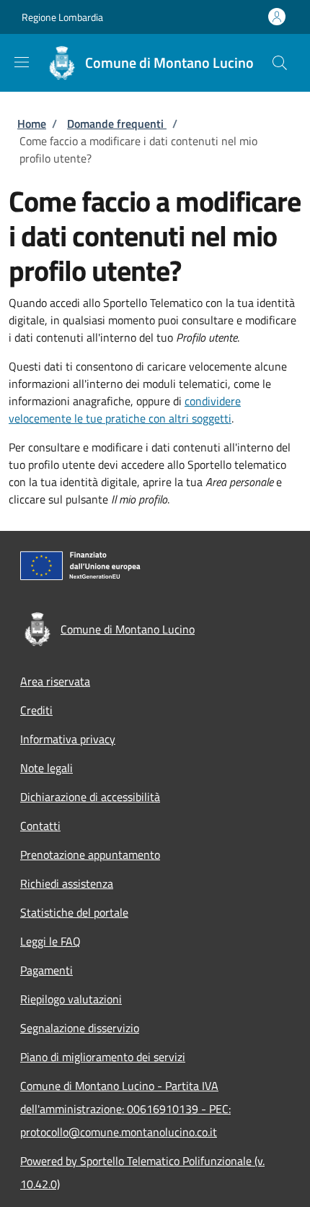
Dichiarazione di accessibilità (90, 796)
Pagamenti (46, 970)
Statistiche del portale (74, 912)
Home (31, 123)
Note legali (46, 767)
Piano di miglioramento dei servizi (102, 1056)
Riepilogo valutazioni (71, 999)
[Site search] (279, 63)
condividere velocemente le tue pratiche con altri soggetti (125, 409)
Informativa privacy (67, 739)
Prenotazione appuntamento (90, 854)
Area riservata (55, 681)
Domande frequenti (117, 123)
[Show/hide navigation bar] (22, 62)
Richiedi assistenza (66, 883)
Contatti (40, 825)
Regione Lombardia (62, 17)
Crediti (36, 710)
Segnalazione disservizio (79, 1028)
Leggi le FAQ (50, 941)
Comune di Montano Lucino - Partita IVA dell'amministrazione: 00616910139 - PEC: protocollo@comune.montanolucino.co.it (125, 1109)
